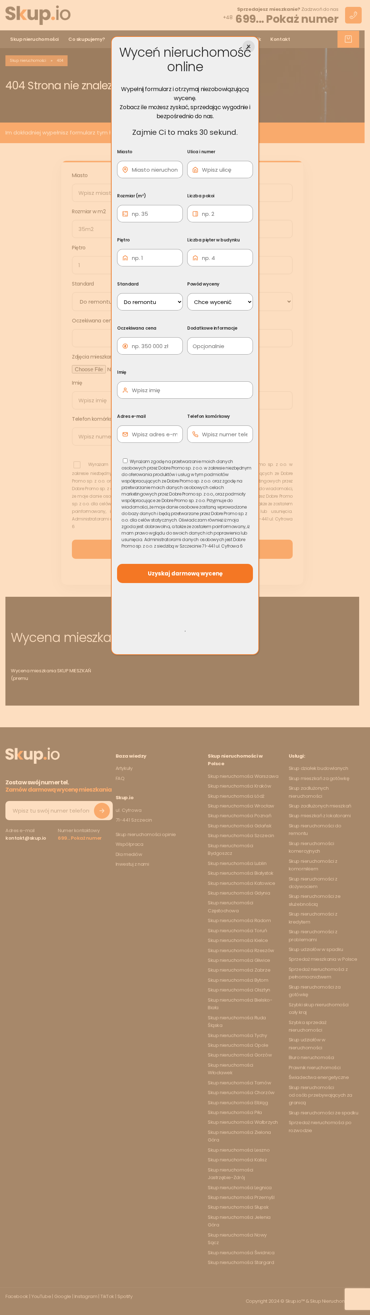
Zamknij (248, 46)
